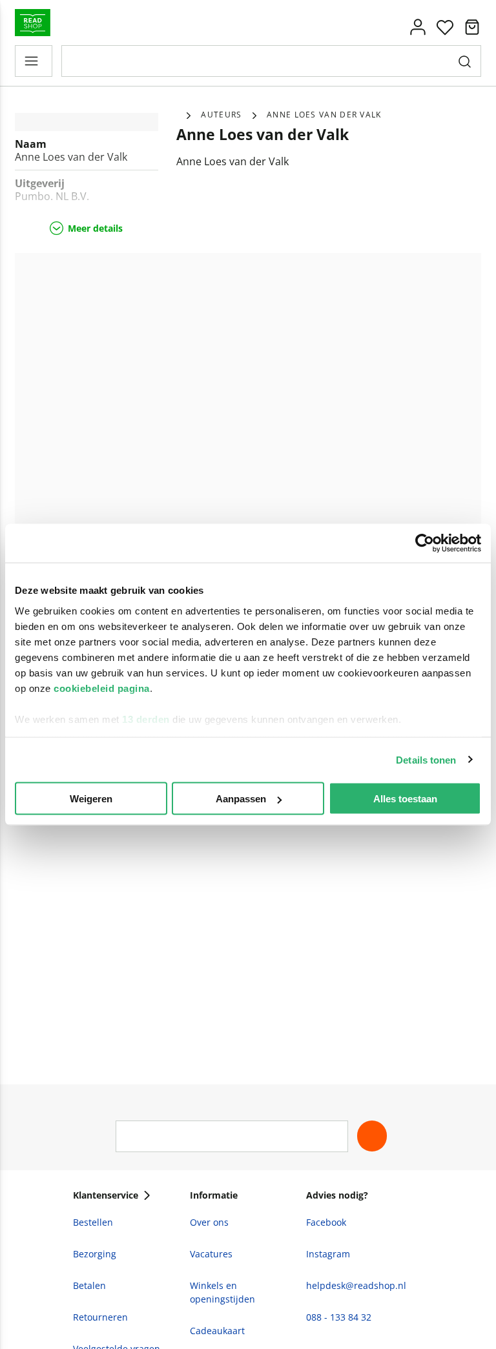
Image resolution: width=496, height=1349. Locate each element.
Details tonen (426, 759)
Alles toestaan (405, 798)
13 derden (146, 718)
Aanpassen (241, 798)
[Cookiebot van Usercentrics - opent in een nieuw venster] (424, 543)
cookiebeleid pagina (102, 687)
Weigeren (91, 798)
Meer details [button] (95, 228)
